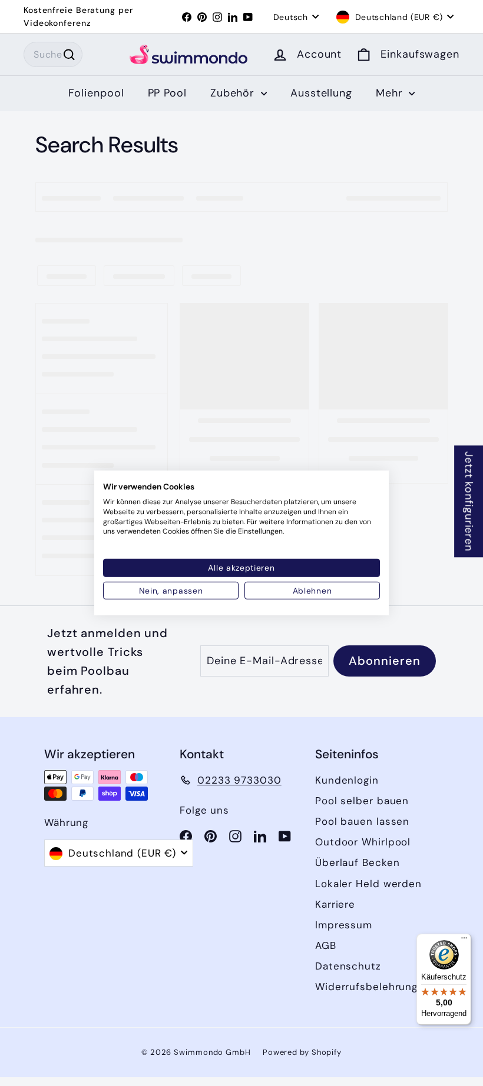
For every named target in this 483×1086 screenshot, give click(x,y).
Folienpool (96, 93)
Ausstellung (321, 93)
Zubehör (234, 93)
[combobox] (53, 55)
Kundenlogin (347, 780)
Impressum (343, 924)
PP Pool (167, 93)
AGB (325, 945)
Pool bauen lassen (362, 821)
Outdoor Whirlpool (363, 841)
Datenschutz (348, 966)
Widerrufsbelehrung (366, 986)
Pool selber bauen (362, 800)
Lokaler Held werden (368, 883)
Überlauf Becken (357, 862)
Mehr (391, 93)
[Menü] (464, 941)
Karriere (335, 904)
